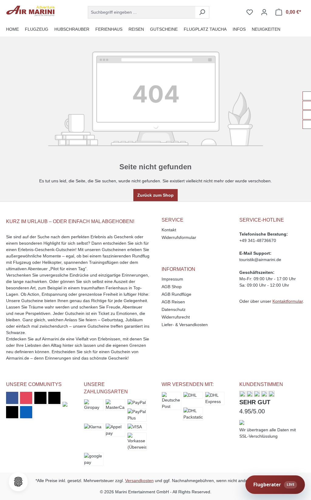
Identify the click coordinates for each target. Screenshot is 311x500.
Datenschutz (174, 309)
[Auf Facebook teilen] (307, 96)
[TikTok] (12, 412)
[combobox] (141, 12)
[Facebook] (12, 398)
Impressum (172, 279)
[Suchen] (202, 12)
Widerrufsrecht (176, 317)
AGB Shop (172, 286)
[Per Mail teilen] (307, 124)
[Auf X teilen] (307, 105)
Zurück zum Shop (155, 195)
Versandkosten (139, 480)
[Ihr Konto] (264, 12)
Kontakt (169, 229)
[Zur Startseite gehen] (30, 10)
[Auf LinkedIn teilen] (307, 115)
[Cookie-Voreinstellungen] (18, 482)
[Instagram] (26, 398)
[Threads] (54, 398)
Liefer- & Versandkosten (185, 324)
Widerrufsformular (179, 237)
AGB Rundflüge (176, 294)
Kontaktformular (287, 301)
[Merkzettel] (249, 12)
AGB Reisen (173, 301)
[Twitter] (40, 398)
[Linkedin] (26, 412)
